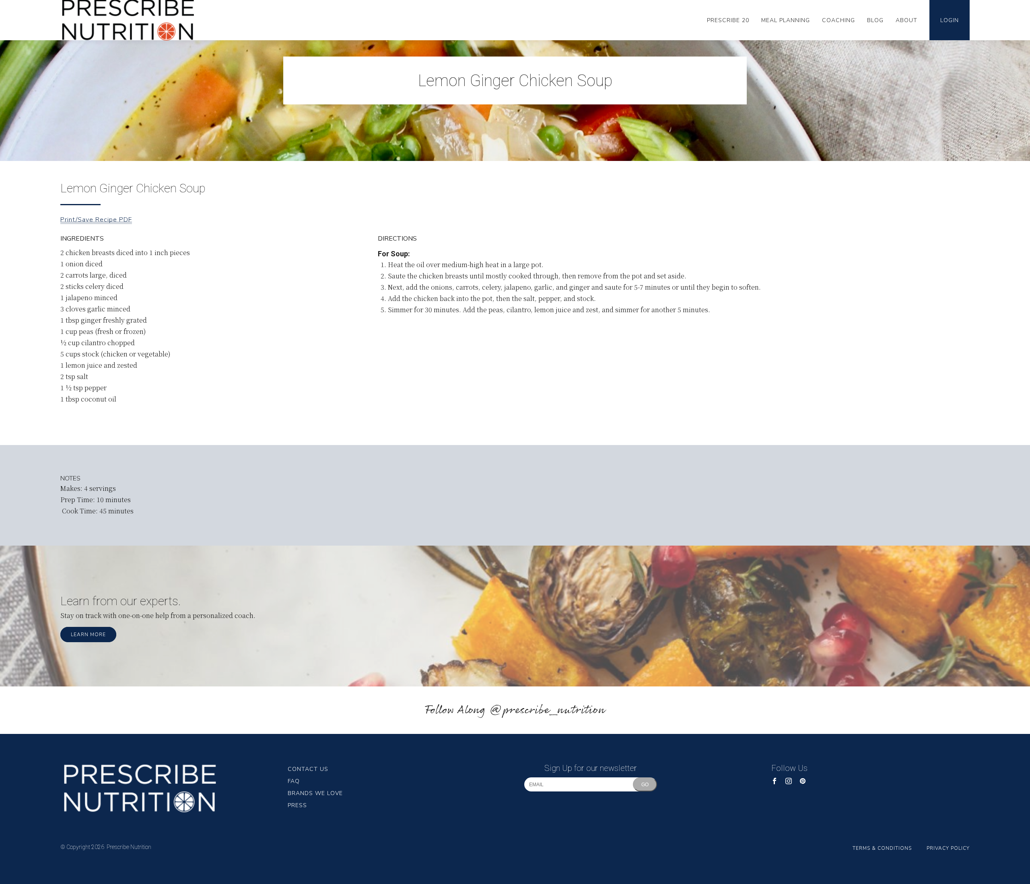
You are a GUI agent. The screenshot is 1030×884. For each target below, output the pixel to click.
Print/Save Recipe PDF (96, 219)
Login (949, 20)
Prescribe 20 (728, 20)
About (906, 20)
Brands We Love (315, 793)
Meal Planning (785, 20)
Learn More (88, 634)
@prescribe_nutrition (547, 710)
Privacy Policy (948, 848)
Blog (875, 20)
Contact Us (308, 769)
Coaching (838, 20)
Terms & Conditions (882, 848)
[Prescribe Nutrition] (174, 788)
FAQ (294, 781)
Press (297, 805)
